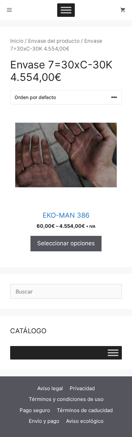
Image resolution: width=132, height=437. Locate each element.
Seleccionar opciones (66, 243)
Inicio (16, 41)
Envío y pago (44, 421)
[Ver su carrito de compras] (122, 10)
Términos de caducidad (85, 410)
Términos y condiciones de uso (66, 399)
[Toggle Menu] (66, 10)
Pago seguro (35, 410)
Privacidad (82, 388)
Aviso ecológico (85, 421)
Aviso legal (50, 388)
